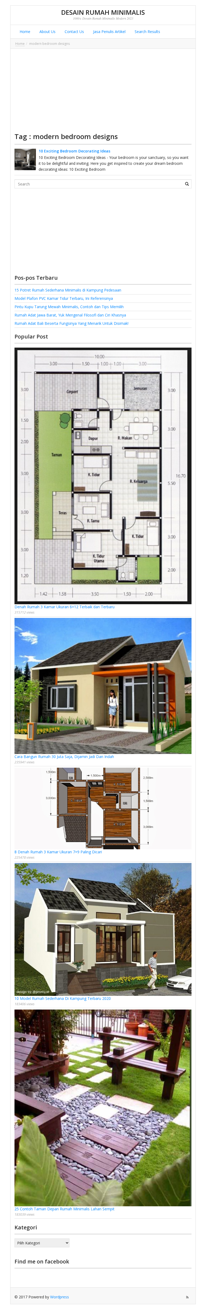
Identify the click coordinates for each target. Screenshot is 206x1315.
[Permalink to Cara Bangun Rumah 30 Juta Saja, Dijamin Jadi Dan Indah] (102, 686)
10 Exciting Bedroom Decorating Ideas (74, 151)
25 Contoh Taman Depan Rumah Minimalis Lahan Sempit (64, 1208)
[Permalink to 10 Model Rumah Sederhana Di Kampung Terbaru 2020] (102, 929)
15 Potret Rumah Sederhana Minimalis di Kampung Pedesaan (67, 290)
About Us (47, 31)
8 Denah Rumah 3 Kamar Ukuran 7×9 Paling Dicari (58, 851)
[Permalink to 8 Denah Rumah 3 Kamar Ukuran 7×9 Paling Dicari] (102, 809)
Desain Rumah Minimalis (103, 12)
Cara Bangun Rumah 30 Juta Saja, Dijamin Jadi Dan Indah (64, 756)
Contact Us (74, 31)
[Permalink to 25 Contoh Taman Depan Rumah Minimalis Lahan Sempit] (102, 1108)
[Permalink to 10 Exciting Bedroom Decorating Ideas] (25, 159)
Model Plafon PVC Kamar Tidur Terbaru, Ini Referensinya (63, 298)
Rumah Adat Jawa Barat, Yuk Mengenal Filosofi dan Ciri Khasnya (70, 315)
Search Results (147, 31)
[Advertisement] (102, 90)
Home (24, 31)
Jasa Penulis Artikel (109, 31)
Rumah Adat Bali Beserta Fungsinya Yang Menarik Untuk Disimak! (71, 323)
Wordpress (59, 1296)
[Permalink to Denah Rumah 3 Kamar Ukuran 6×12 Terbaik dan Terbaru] (102, 476)
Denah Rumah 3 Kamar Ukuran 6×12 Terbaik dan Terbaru (64, 606)
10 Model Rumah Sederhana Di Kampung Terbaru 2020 (62, 998)
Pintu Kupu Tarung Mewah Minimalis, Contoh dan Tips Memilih (69, 306)
